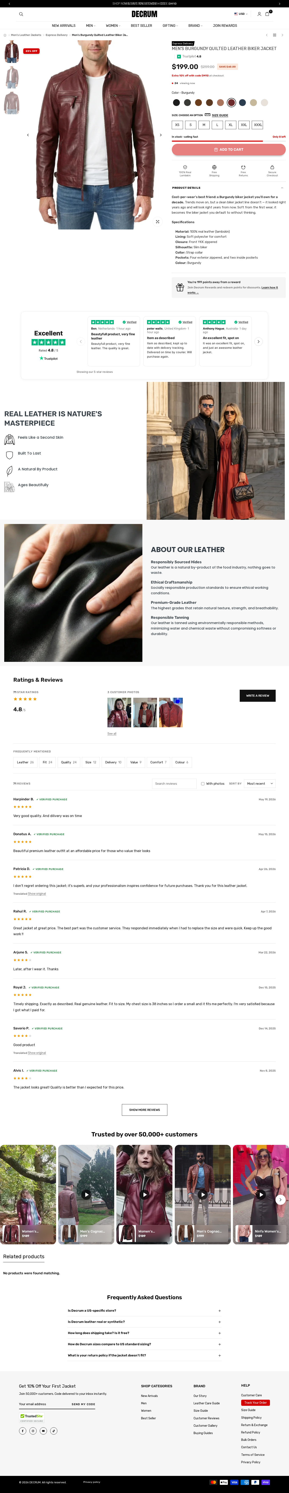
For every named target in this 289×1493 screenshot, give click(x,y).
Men (144, 1403)
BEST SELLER (141, 26)
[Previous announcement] (9, 4)
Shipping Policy (251, 1418)
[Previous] (31, 135)
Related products (23, 1257)
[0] (267, 14)
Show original (37, 894)
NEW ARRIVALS (64, 26)
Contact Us (249, 1447)
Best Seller (148, 1418)
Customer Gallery (205, 1426)
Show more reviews (144, 1110)
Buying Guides (203, 1433)
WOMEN (112, 26)
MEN (89, 26)
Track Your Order (255, 1403)
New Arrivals (149, 1396)
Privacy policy (91, 1482)
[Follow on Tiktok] (53, 1431)
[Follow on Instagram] (33, 1431)
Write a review (257, 696)
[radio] (176, 102)
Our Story (200, 1396)
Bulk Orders (248, 1440)
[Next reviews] (258, 341)
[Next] (157, 135)
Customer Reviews (206, 1418)
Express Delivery (56, 35)
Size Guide (201, 1411)
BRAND (194, 26)
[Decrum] (5, 35)
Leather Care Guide (207, 1403)
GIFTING (169, 26)
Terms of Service (253, 1455)
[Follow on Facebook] (22, 1431)
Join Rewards (225, 26)
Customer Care (251, 1395)
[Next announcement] (280, 4)
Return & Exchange (254, 1425)
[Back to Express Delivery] (274, 35)
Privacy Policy (250, 1462)
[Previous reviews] (81, 341)
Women (146, 1411)
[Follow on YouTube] (43, 1431)
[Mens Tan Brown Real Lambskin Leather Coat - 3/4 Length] (282, 35)
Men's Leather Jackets (26, 35)
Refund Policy (250, 1432)
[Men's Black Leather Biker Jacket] (267, 35)
